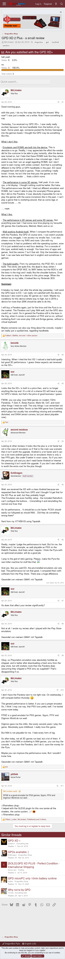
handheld (55, 42)
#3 (63, 383)
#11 (62, 785)
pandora (6, 45)
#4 (63, 441)
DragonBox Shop (25, 855)
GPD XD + (14, 840)
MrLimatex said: (10, 791)
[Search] (61, 4)
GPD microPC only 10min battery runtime (32, 878)
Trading (21, 870)
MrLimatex (9, 41)
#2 (63, 354)
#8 (63, 623)
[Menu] (4, 4)
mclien (10, 881)
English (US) (30, 943)
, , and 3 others (25, 819)
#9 (63, 655)
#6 (63, 539)
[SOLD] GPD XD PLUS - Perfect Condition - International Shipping (34, 865)
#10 (62, 690)
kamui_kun (12, 870)
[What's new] (56, 4)
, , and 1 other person (21, 335)
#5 (63, 484)
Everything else (22, 843)
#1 (63, 102)
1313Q (10, 892)
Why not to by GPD (19, 890)
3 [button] (5, 67)
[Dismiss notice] (60, 12)
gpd (47, 42)
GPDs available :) (18, 852)
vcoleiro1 (11, 843)
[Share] (58, 102)
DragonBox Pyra (12, 943)
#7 (63, 600)
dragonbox (38, 42)
